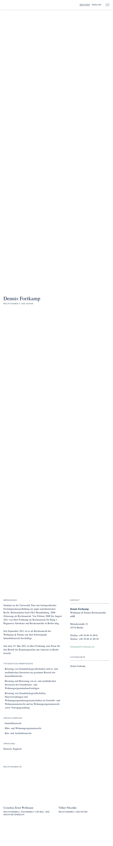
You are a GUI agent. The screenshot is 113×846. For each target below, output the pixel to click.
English (96, 5)
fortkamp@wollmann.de (82, 646)
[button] (107, 5)
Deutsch (85, 5)
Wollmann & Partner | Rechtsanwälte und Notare (22, 5)
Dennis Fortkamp (77, 666)
